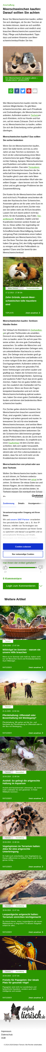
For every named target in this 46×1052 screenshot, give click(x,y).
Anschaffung (8, 5)
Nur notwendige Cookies (23, 554)
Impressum (6, 1031)
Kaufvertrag (14, 443)
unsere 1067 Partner (20, 519)
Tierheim (35, 115)
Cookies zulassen (23, 547)
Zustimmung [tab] (8, 503)
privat (33, 479)
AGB (3, 1038)
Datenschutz (7, 1035)
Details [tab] (21, 503)
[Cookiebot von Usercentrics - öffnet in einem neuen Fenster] (32, 496)
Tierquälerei (33, 167)
